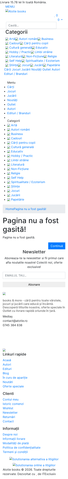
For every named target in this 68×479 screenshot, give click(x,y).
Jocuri (25, 65)
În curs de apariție (15, 377)
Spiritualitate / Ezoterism (42, 60)
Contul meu (10, 399)
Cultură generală (20, 47)
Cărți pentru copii (35, 43)
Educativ (41, 47)
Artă (11, 39)
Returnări (9, 417)
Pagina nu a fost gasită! (30, 209)
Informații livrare (14, 439)
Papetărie (53, 65)
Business (47, 39)
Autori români (28, 39)
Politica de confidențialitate (21, 447)
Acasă (7, 360)
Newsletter (10, 412)
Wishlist (8, 408)
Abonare (34, 284)
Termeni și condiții (15, 452)
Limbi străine (43, 52)
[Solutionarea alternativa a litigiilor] (34, 459)
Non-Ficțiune (34, 56)
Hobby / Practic (19, 52)
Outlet (46, 69)
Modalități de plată (16, 443)
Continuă (57, 246)
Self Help (15, 60)
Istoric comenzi (13, 404)
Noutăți (36, 69)
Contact (8, 421)
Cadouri (14, 43)
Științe (13, 65)
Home (10, 209)
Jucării (38, 65)
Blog (6, 373)
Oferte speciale (13, 386)
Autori (56, 69)
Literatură (15, 56)
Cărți (7, 69)
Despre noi (10, 434)
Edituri (7, 369)
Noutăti (8, 382)
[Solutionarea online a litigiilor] (34, 465)
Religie (52, 56)
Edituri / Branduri (15, 74)
